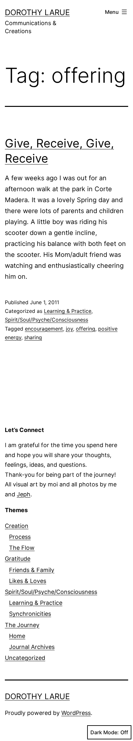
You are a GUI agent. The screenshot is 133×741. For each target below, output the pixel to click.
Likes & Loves (27, 580)
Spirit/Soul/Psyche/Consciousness (46, 319)
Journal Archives (32, 646)
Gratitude (17, 558)
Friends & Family (31, 570)
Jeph (23, 494)
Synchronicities (30, 613)
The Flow (22, 547)
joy (69, 328)
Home (17, 636)
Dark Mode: (104, 732)
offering (85, 328)
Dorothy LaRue (37, 12)
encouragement (44, 328)
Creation (16, 525)
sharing (33, 337)
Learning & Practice (67, 311)
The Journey (22, 625)
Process (20, 536)
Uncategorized (25, 657)
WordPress (76, 712)
